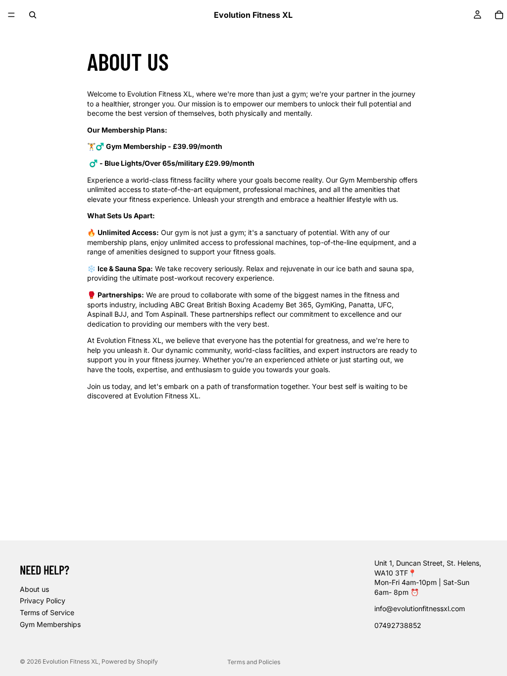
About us (34, 588)
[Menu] (11, 14)
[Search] (33, 15)
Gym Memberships (50, 624)
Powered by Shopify (129, 661)
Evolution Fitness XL (71, 661)
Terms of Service (47, 612)
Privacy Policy (42, 600)
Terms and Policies (253, 662)
